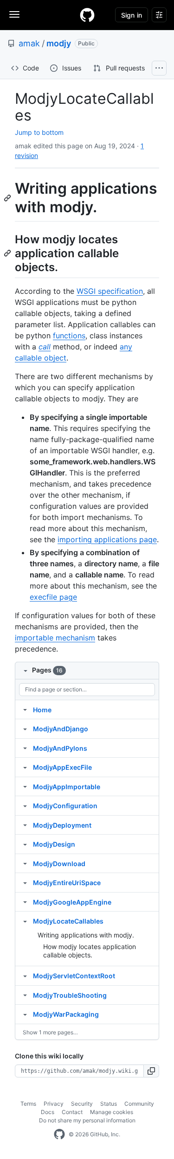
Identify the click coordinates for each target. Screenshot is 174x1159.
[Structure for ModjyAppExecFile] (25, 767)
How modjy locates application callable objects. (89, 951)
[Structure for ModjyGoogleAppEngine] (25, 901)
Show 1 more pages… (50, 1032)
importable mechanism (55, 637)
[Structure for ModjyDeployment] (25, 824)
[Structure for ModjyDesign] (25, 843)
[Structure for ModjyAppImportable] (25, 786)
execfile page (53, 597)
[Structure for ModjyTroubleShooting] (25, 995)
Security (82, 1103)
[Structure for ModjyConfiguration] (25, 805)
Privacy (54, 1103)
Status (108, 1103)
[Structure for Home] (25, 709)
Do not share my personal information (87, 1120)
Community (139, 1103)
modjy (58, 43)
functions (69, 335)
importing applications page (107, 539)
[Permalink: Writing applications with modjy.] (8, 197)
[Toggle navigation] (14, 14)
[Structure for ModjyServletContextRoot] (25, 975)
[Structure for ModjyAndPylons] (25, 748)
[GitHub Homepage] (59, 1134)
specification (110, 291)
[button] (151, 1070)
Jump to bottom (39, 132)
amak (29, 43)
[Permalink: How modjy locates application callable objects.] (8, 253)
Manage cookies (111, 1111)
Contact (72, 1111)
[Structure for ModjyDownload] (25, 863)
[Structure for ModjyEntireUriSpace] (25, 882)
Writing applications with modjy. (86, 935)
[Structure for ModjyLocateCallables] (25, 920)
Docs (47, 1111)
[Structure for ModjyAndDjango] (25, 728)
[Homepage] (87, 14)
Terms (28, 1103)
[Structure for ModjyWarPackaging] (25, 1014)
